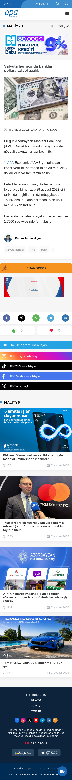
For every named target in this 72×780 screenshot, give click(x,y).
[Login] (66, 4)
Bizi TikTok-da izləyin (23, 366)
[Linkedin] (48, 720)
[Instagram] (23, 720)
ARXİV (36, 705)
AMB (32, 249)
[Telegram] (42, 720)
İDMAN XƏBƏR (36, 268)
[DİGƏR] (66, 14)
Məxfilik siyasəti (49, 768)
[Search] (57, 4)
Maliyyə (63, 26)
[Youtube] (36, 720)
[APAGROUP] (36, 743)
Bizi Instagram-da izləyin (24, 356)
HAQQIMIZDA (36, 695)
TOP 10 (36, 711)
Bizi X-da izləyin (19, 386)
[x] (29, 720)
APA (10, 163)
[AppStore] (49, 753)
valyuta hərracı (15, 249)
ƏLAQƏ (36, 700)
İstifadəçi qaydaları (25, 768)
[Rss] (55, 720)
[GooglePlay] (23, 753)
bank (44, 249)
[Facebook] (17, 720)
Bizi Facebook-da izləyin (25, 376)
